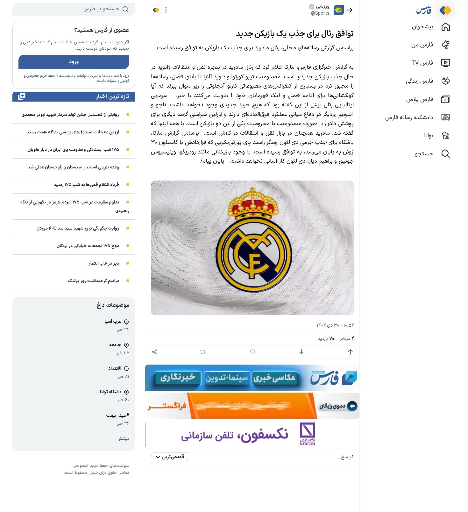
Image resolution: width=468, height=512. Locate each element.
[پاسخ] (252, 352)
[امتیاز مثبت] (350, 352)
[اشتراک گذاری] (154, 352)
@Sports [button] (320, 13)
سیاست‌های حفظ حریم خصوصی (49, 76)
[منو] (166, 10)
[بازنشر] (203, 352)
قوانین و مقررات (118, 81)
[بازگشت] (349, 10)
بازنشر (347, 338)
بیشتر (123, 439)
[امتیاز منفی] (301, 352)
